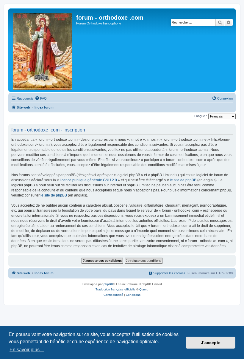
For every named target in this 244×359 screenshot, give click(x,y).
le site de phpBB (183, 180)
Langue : (200, 116)
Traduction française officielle (115, 289)
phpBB (108, 284)
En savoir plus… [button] (27, 349)
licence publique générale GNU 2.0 (88, 180)
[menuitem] (41, 98)
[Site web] (43, 50)
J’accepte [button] (210, 342)
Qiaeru (143, 289)
